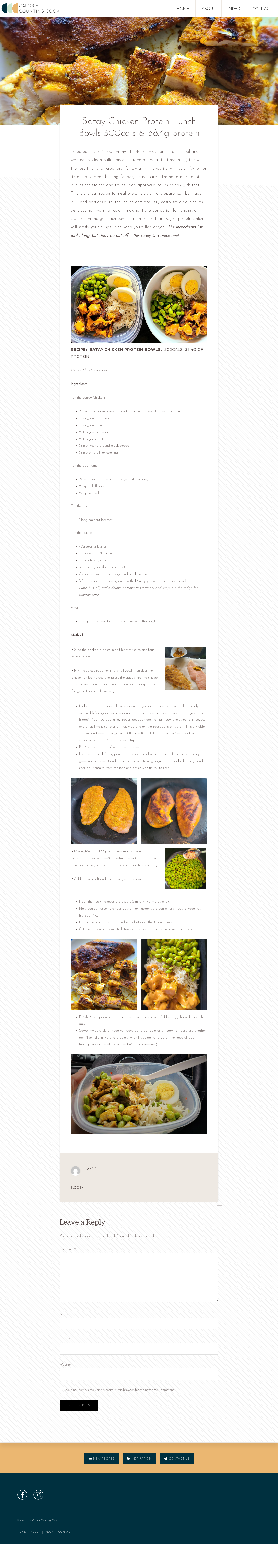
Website (65, 1364)
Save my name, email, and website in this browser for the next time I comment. (119, 1390)
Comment (68, 1250)
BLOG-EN (77, 1187)
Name (65, 1314)
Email (65, 1339)
